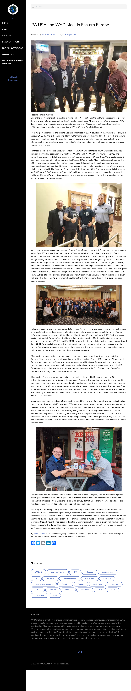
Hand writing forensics (43, 584)
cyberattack (39, 595)
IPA (75, 572)
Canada (89, 572)
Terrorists (65, 584)
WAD (38, 572)
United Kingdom (69, 578)
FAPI (100, 590)
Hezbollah (50, 578)
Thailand (68, 590)
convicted (114, 584)
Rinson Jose (89, 578)
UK (36, 578)
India (113, 590)
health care (97, 584)
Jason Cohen (39, 534)
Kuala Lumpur (107, 572)
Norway (53, 590)
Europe (37, 590)
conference (57, 572)
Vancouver (85, 590)
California (107, 578)
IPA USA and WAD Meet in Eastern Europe (70, 25)
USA (55, 595)
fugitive (81, 584)
